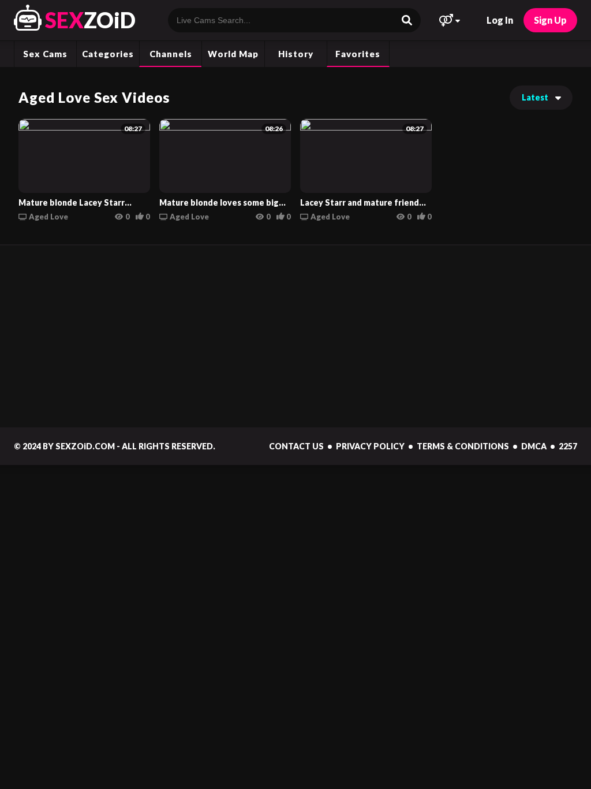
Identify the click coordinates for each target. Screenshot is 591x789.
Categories (108, 54)
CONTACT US (296, 446)
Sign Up (550, 19)
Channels (170, 54)
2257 (568, 446)
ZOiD (90, 20)
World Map (233, 54)
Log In (500, 19)
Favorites (357, 54)
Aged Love (48, 216)
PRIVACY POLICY (370, 446)
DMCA (534, 446)
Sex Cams (45, 54)
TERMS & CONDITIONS (463, 446)
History (295, 54)
